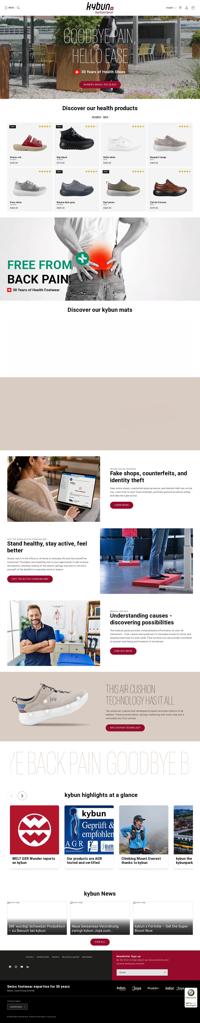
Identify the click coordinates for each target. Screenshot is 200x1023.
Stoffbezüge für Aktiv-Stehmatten (153, 368)
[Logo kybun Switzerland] (121, 988)
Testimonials (43, 957)
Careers (55, 957)
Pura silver (16, 202)
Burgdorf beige (158, 157)
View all (100, 942)
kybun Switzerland (20, 1017)
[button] (6, 8)
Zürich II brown (158, 202)
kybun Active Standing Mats (35, 439)
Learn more (121, 505)
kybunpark (87, 957)
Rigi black (62, 157)
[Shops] (180, 8)
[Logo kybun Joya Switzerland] (179, 988)
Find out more (123, 651)
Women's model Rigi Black (100, 84)
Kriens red (15, 157)
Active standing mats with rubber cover (93, 368)
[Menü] (195, 989)
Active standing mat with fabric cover (30, 368)
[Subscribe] (164, 972)
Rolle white (109, 157)
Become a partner (71, 957)
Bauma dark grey (66, 202)
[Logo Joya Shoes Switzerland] (136, 988)
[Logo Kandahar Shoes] (153, 988)
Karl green (108, 202)
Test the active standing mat (29, 579)
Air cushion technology (125, 727)
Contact (30, 957)
